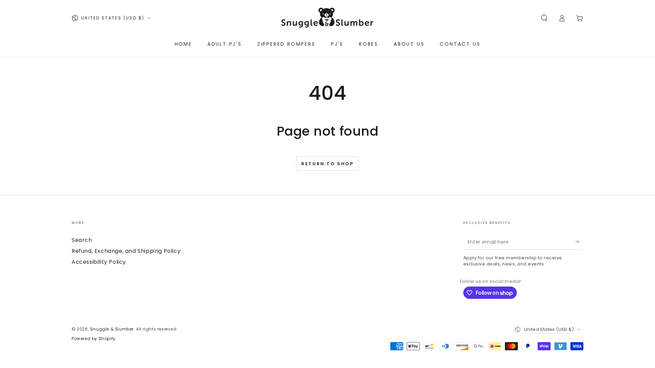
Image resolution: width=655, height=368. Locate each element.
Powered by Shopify (94, 338)
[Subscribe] (579, 241)
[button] (544, 18)
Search (82, 240)
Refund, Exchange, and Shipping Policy (126, 251)
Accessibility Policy (99, 262)
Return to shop (327, 163)
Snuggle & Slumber (112, 329)
